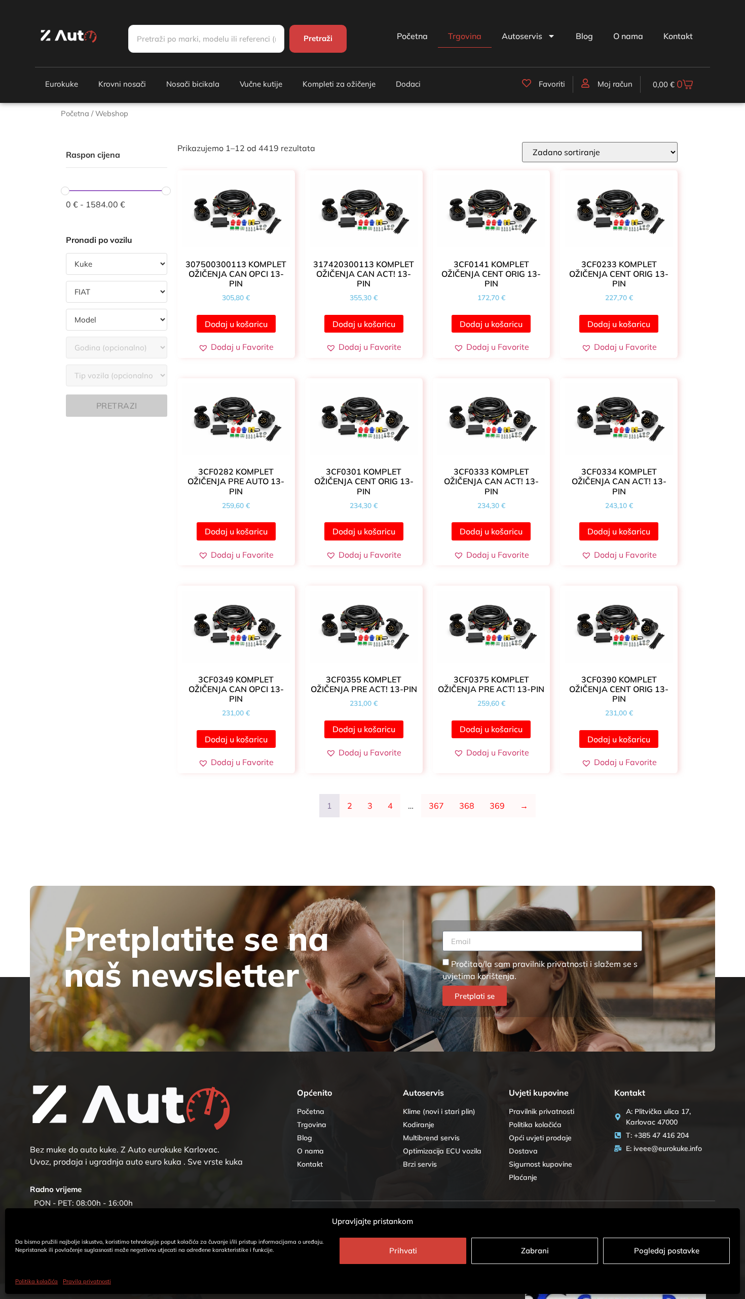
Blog (584, 36)
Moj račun (615, 84)
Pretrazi (116, 406)
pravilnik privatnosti (550, 964)
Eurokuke (61, 84)
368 (466, 806)
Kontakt (678, 36)
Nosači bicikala (192, 84)
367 (436, 806)
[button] (236, 347)
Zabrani (535, 1250)
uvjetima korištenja (478, 976)
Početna (412, 36)
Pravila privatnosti (87, 1281)
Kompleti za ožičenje (339, 84)
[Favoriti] (526, 83)
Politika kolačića (36, 1281)
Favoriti (552, 84)
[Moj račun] (585, 83)
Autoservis (522, 36)
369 (497, 806)
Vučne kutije (261, 84)
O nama (628, 36)
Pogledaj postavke (666, 1250)
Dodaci (408, 84)
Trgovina (464, 36)
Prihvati (403, 1250)
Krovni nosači (122, 84)
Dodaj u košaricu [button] (236, 324)
